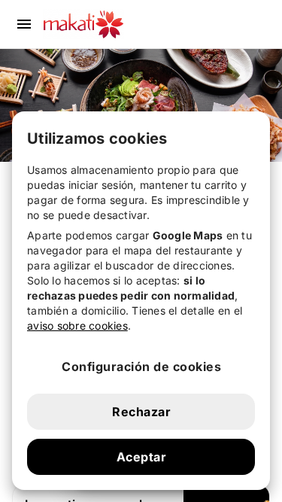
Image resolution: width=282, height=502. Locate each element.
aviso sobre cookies (77, 325)
